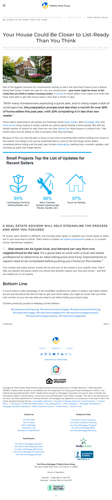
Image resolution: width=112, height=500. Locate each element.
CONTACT (56, 348)
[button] (4, 5)
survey (59, 93)
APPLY (42, 348)
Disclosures (16, 404)
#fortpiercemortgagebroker (50, 312)
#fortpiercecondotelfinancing (85, 309)
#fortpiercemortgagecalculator (82, 312)
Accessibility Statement (42, 401)
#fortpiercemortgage (24, 312)
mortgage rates (92, 122)
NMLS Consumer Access (42, 406)
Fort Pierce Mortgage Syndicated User (38, 47)
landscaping (63, 144)
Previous (8, 324)
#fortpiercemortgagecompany (42, 316)
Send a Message (29, 425)
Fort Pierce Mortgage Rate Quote (28, 449)
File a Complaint (71, 404)
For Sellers (96, 47)
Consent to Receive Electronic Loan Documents (75, 401)
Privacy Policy (62, 406)
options (62, 128)
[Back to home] (56, 5)
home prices (9, 125)
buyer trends (70, 122)
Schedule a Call (28, 428)
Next (106, 324)
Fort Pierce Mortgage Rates (74, 49)
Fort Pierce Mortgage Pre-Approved (28, 452)
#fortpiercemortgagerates (72, 316)
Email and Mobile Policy (33, 404)
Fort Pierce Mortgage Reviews (29, 454)
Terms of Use (76, 406)
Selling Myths (100, 49)
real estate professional (72, 239)
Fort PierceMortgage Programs (83, 425)
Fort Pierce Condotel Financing (83, 422)
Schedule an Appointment (29, 430)
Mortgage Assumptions (90, 404)
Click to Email (28, 422)
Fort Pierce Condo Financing (83, 420)
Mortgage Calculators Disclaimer (16, 406)
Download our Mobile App (56, 359)
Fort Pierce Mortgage (44, 49)
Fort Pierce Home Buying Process (28, 446)
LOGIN (69, 348)
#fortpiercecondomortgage (54, 309)
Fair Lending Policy (53, 404)
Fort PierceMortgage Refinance (83, 430)
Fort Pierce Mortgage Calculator (28, 444)
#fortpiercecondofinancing (25, 309)
